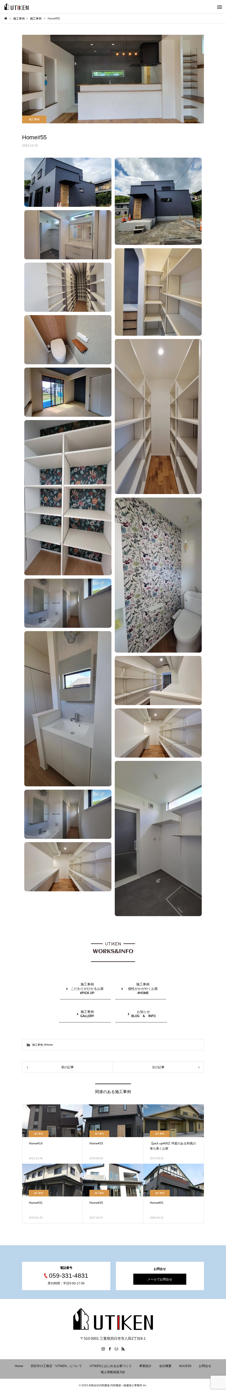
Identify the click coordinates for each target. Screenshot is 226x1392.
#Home (48, 1044)
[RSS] (123, 1349)
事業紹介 (145, 1366)
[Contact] (116, 1349)
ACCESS (185, 1366)
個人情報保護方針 (113, 1372)
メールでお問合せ (159, 1279)
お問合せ (205, 1366)
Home (19, 1366)
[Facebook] (109, 1349)
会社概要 (165, 1366)
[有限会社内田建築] (16, 6)
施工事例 (34, 119)
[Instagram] (103, 1349)
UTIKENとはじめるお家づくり (111, 1366)
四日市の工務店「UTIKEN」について (56, 1366)
